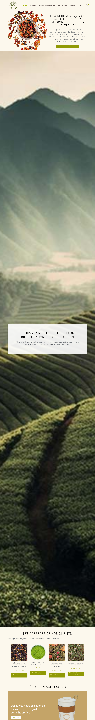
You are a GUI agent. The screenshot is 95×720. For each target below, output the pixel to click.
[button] (19, 675)
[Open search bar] (83, 5)
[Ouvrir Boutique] (35, 5)
